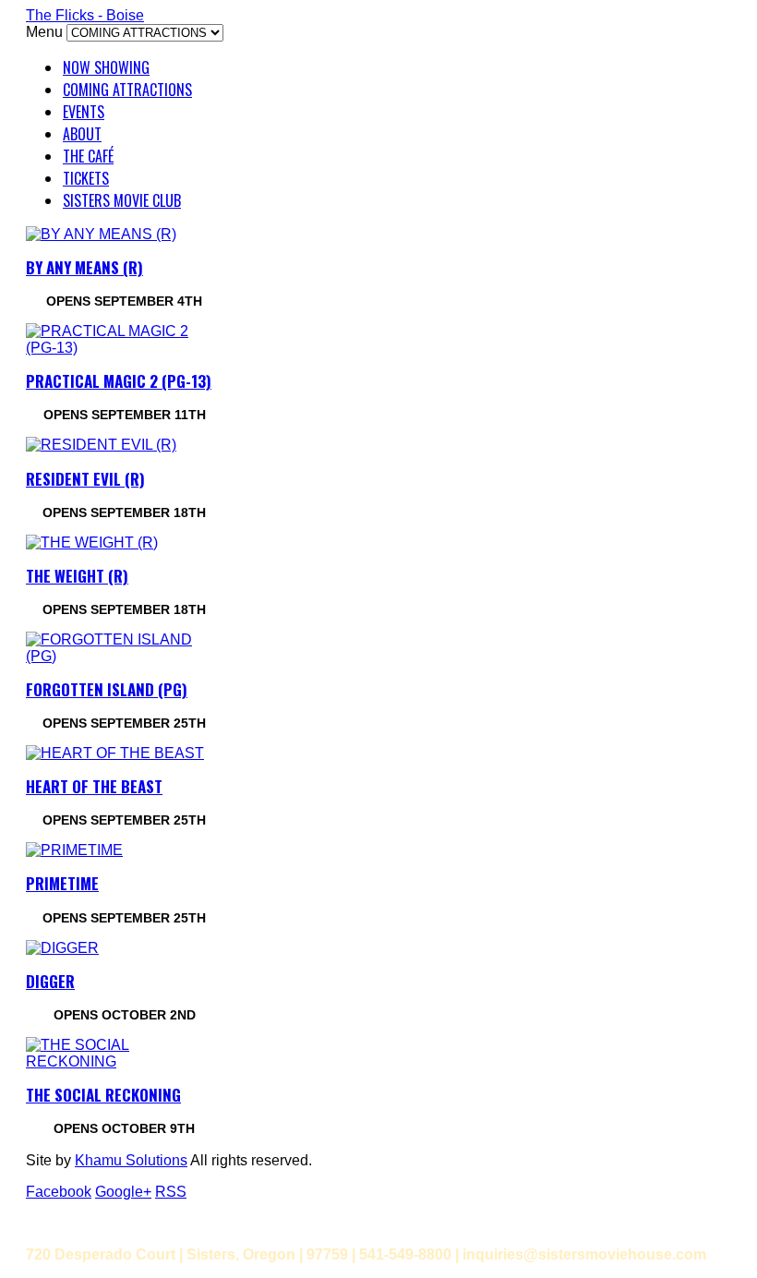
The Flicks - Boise (85, 15)
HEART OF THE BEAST (94, 786)
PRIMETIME (62, 883)
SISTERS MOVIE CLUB (122, 200)
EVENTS (83, 112)
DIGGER (50, 981)
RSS (170, 1192)
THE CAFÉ (88, 156)
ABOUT (82, 134)
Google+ (123, 1192)
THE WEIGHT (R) (77, 575)
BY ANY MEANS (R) (84, 267)
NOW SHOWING (106, 67)
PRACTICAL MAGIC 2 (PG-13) (118, 380)
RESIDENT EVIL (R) (85, 478)
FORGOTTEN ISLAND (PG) (106, 689)
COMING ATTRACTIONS (127, 89)
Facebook (58, 1192)
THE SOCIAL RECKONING (103, 1094)
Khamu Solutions (131, 1160)
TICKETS (86, 178)
